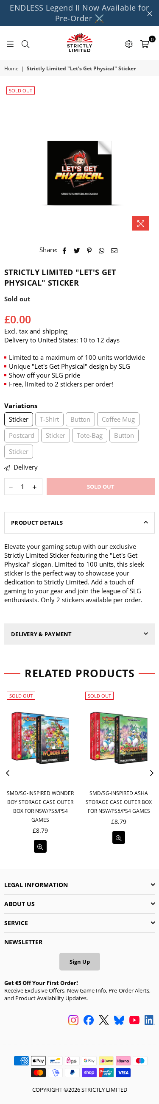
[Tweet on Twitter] (77, 249)
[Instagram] (73, 1021)
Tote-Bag (90, 435)
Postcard (21, 435)
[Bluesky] (119, 1021)
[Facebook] (89, 1021)
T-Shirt (49, 419)
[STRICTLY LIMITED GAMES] (79, 43)
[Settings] (129, 43)
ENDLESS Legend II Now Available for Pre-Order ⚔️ (79, 13)
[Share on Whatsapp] (102, 249)
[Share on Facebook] (64, 249)
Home (11, 68)
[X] (104, 1021)
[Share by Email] (114, 249)
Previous (7, 773)
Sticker (18, 419)
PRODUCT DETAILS (37, 522)
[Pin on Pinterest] (89, 249)
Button (80, 419)
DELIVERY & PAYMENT (41, 634)
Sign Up (80, 961)
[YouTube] (134, 1021)
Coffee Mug (118, 419)
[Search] (25, 43)
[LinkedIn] (150, 1021)
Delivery (25, 467)
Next (151, 773)
